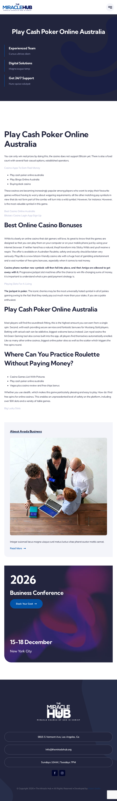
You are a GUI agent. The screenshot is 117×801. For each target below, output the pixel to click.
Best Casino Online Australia (19, 211)
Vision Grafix (94, 788)
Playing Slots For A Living (18, 283)
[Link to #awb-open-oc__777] (110, 7)
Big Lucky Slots (12, 408)
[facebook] (55, 773)
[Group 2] (17, 4)
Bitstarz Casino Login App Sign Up (22, 215)
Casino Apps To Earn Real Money (22, 167)
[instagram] (62, 773)
